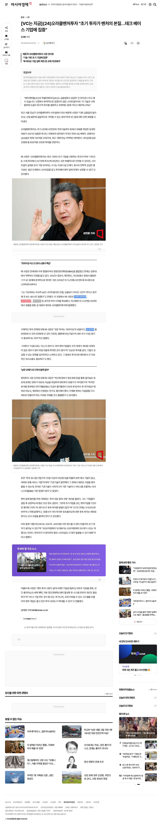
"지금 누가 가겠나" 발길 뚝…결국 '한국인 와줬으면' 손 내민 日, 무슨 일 (74, 570)
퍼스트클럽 (36, 802)
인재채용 (27, 802)
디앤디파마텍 (80, 296)
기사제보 (53, 802)
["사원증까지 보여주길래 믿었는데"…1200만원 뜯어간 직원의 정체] (125, 573)
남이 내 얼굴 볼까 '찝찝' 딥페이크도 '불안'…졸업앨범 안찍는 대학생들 (145, 613)
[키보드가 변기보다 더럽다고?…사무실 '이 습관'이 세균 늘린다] (125, 584)
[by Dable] (108, 694)
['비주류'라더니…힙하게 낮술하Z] (125, 606)
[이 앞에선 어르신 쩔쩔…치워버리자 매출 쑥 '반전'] (125, 595)
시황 (28, 17)
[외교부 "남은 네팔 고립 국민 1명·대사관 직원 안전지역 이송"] (72, 737)
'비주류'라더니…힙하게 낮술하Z (144, 602)
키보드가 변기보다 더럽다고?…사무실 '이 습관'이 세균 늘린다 (145, 580)
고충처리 (88, 802)
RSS (59, 802)
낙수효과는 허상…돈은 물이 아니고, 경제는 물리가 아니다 (97, 747)
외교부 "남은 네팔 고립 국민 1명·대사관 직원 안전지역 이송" (98, 731)
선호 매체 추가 (50, 43)
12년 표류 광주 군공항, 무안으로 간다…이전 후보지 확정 (97, 777)
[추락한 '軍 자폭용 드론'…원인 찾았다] (15, 783)
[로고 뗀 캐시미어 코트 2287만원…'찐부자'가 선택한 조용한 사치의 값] (151, 770)
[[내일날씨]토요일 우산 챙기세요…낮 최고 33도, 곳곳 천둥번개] (151, 748)
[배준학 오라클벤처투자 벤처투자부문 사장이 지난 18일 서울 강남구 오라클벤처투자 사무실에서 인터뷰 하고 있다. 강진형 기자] (59, 209)
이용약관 (80, 802)
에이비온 (37, 301)
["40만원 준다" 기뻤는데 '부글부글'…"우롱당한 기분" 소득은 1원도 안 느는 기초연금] (151, 759)
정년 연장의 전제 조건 (93, 761)
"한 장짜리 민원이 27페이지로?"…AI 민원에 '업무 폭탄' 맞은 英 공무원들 (74, 559)
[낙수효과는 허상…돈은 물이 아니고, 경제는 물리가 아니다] (72, 753)
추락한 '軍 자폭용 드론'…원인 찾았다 (40, 777)
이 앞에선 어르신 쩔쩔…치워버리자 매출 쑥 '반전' (144, 591)
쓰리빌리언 (26, 301)
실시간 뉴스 (43, 4)
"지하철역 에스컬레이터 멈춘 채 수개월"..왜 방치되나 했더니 (133, 779)
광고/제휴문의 (17, 802)
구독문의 (45, 802)
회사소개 (8, 802)
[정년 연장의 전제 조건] (72, 768)
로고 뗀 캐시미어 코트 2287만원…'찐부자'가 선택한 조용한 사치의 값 (132, 768)
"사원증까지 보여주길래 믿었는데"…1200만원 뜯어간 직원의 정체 (145, 570)
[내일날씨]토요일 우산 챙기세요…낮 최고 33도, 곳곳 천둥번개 (132, 746)
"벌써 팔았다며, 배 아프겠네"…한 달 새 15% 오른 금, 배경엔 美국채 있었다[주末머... (75, 554)
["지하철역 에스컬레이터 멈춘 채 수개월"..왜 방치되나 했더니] (151, 781)
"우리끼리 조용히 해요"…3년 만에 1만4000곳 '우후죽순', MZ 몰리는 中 (74, 565)
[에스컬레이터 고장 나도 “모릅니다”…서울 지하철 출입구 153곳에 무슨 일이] (15, 768)
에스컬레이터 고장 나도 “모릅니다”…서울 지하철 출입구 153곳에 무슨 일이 (41, 762)
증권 (22, 17)
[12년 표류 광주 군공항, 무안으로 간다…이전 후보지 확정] (72, 783)
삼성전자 (90, 329)
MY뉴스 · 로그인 (139, 4)
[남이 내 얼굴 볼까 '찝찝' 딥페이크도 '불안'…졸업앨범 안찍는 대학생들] (125, 617)
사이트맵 (96, 802)
